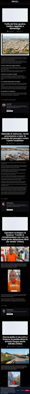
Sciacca (5, 305)
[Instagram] (7, 109)
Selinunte (5, 198)
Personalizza (22, 390)
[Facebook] (8, 109)
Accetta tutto (27, 390)
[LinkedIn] (10, 109)
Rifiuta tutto (18, 390)
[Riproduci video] (14, 281)
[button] (14, 281)
